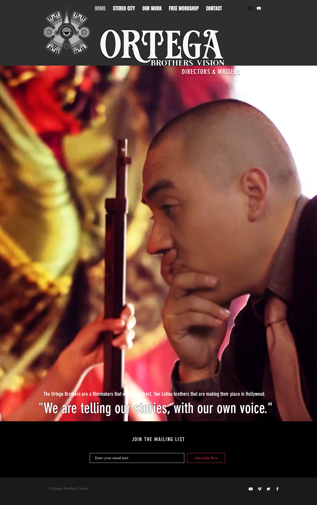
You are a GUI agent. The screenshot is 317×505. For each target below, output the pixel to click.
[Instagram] (249, 8)
